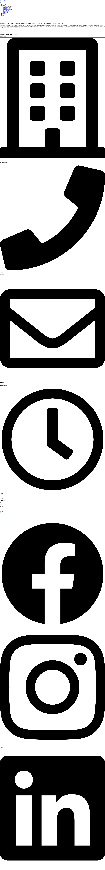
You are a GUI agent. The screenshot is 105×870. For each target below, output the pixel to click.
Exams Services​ (7, 12)
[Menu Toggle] (0, 2)
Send (1, 511)
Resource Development (8, 9)
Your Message (2, 506)
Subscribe (52, 37)
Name (1, 502)
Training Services (7, 10)
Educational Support (7, 7)
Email (1, 504)
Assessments (6, 11)
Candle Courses (7, 8)
